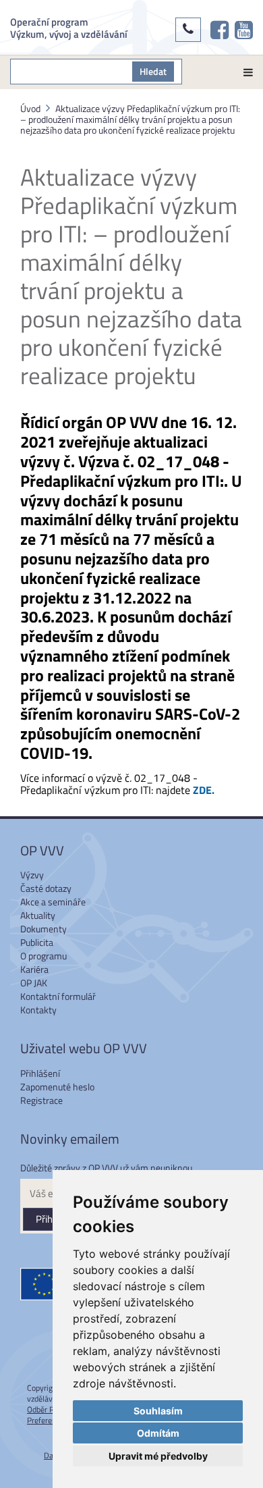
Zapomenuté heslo (57, 1087)
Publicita (36, 942)
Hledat (153, 71)
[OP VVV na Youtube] (244, 29)
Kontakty (38, 1010)
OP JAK (33, 983)
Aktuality (37, 915)
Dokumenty (43, 929)
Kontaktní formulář (58, 996)
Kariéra (34, 969)
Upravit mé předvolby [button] (158, 1456)
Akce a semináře (53, 902)
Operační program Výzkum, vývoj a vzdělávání (68, 27)
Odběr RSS (45, 1409)
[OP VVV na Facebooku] (219, 29)
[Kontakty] (188, 30)
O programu (43, 956)
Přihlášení (40, 1073)
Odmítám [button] (158, 1433)
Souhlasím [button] (158, 1410)
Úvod (30, 108)
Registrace (41, 1100)
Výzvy (32, 875)
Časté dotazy (45, 888)
